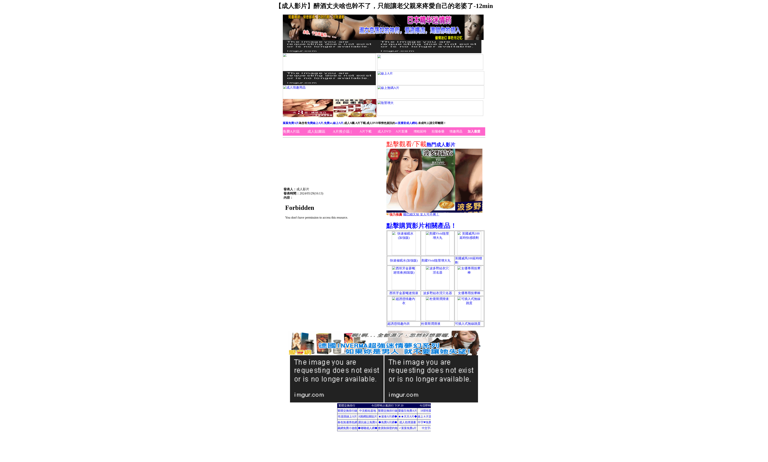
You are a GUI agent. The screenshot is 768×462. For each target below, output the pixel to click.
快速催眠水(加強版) (404, 260)
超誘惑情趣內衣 (398, 323)
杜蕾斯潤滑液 (430, 323)
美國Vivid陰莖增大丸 (436, 260)
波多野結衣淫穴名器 (437, 293)
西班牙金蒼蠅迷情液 (403, 293)
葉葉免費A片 (291, 122)
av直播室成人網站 (406, 122)
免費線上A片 (315, 122)
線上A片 (338, 122)
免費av (328, 122)
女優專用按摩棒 (469, 293)
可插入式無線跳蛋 (468, 323)
